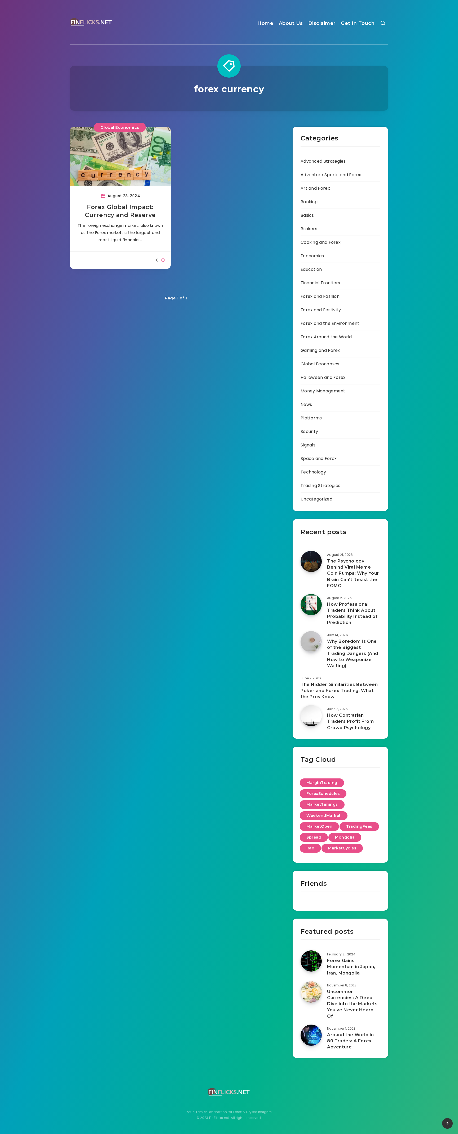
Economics (312, 256)
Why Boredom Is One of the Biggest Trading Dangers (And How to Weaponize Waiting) (352, 653)
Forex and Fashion (320, 296)
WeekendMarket (323, 815)
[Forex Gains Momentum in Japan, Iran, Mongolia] (311, 961)
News (306, 404)
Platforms (311, 418)
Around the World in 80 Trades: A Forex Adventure (350, 1040)
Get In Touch (358, 23)
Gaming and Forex (320, 350)
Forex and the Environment (330, 323)
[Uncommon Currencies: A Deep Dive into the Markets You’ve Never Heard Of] (311, 992)
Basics (307, 215)
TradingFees (359, 826)
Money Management (323, 391)
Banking (309, 202)
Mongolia (345, 837)
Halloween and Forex (323, 377)
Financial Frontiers (320, 283)
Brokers (309, 229)
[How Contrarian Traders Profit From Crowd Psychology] (311, 715)
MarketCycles (342, 848)
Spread (313, 837)
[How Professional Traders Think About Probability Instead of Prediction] (311, 604)
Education (311, 269)
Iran (310, 848)
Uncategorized (316, 499)
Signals (308, 445)
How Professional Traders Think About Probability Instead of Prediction (352, 613)
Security (309, 431)
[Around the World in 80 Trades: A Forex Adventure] (311, 1035)
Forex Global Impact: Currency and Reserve (120, 211)
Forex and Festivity (321, 310)
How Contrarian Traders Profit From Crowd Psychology (350, 721)
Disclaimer (322, 23)
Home (265, 23)
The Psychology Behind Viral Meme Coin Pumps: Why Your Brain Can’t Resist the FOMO (353, 573)
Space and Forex (319, 458)
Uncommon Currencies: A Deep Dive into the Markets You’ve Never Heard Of (352, 1004)
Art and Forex (315, 188)
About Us (291, 23)
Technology (313, 472)
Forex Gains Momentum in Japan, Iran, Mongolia (351, 966)
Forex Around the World (326, 337)
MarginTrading (321, 782)
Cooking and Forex (321, 242)
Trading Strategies (320, 485)
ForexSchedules (323, 793)
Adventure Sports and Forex (331, 175)
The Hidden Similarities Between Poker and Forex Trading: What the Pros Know (339, 690)
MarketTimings (322, 804)
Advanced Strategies (323, 161)
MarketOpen (319, 826)
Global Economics (119, 127)
